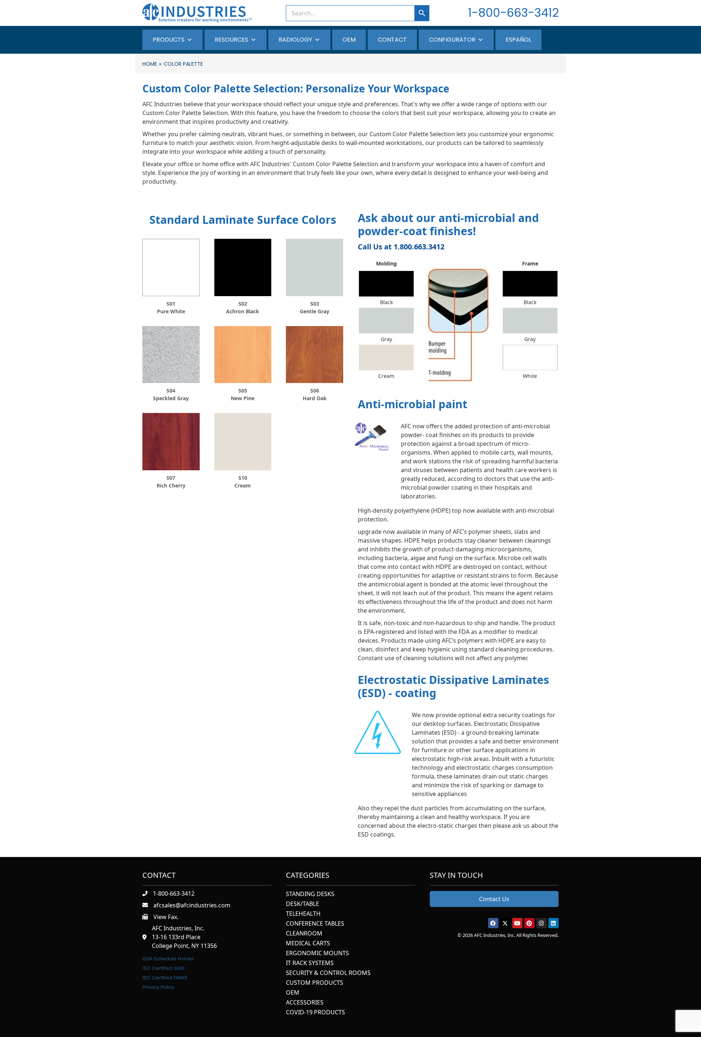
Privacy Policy (158, 987)
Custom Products (314, 983)
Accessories (304, 1002)
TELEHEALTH (303, 914)
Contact (392, 39)
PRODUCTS (168, 39)
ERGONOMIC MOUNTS (317, 953)
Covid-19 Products (315, 1012)
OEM (349, 39)
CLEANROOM (304, 933)
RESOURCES (231, 39)
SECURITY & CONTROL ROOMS (328, 973)
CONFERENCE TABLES (315, 924)
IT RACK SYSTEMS (310, 963)
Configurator (452, 39)
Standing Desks (310, 894)
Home (149, 64)
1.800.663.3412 (419, 247)
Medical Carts (308, 943)
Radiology (295, 39)
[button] (493, 923)
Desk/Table (302, 904)
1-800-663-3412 (513, 12)
